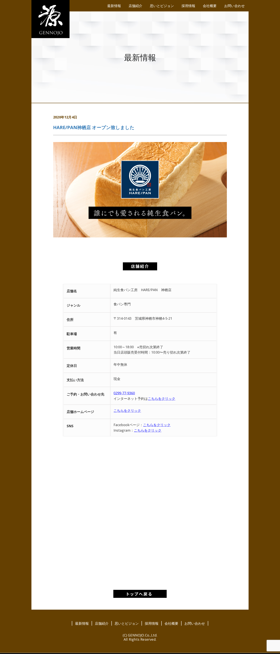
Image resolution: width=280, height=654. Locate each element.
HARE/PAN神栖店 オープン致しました (93, 127)
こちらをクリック (161, 398)
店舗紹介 (102, 623)
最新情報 (82, 623)
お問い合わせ (194, 623)
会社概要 (171, 623)
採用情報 (151, 623)
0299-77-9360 (124, 393)
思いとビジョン (127, 623)
